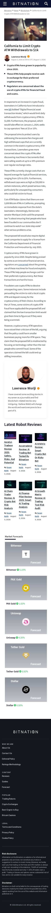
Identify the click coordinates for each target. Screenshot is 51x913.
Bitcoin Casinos (9, 815)
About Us (6, 748)
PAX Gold (11, 603)
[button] (46, 4)
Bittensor (11, 570)
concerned (23, 264)
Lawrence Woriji (24, 388)
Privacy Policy (8, 832)
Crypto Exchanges (10, 804)
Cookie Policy (7, 838)
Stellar (9, 705)
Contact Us (7, 753)
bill (10, 109)
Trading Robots (9, 799)
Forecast (6, 787)
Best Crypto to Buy (10, 810)
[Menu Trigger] (5, 4)
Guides (5, 781)
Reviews (5, 776)
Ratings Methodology (11, 764)
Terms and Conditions (11, 827)
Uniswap (10, 637)
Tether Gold (12, 671)
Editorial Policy (8, 759)
